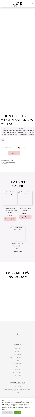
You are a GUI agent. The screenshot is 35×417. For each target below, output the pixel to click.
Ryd (24, 148)
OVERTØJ (17, 363)
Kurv (17, 393)
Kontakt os (17, 386)
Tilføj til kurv (13, 153)
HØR (17, 360)
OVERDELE (17, 351)
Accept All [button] (17, 413)
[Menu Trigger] (4, 3)
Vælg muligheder (10, 219)
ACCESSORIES (17, 372)
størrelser (13, 145)
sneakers (5, 163)
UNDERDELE (17, 354)
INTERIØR (17, 376)
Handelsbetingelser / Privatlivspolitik (17, 390)
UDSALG (17, 369)
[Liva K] (17, 334)
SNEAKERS (12, 162)
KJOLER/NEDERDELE (17, 357)
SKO (7, 162)
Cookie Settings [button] (7, 413)
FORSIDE (17, 348)
